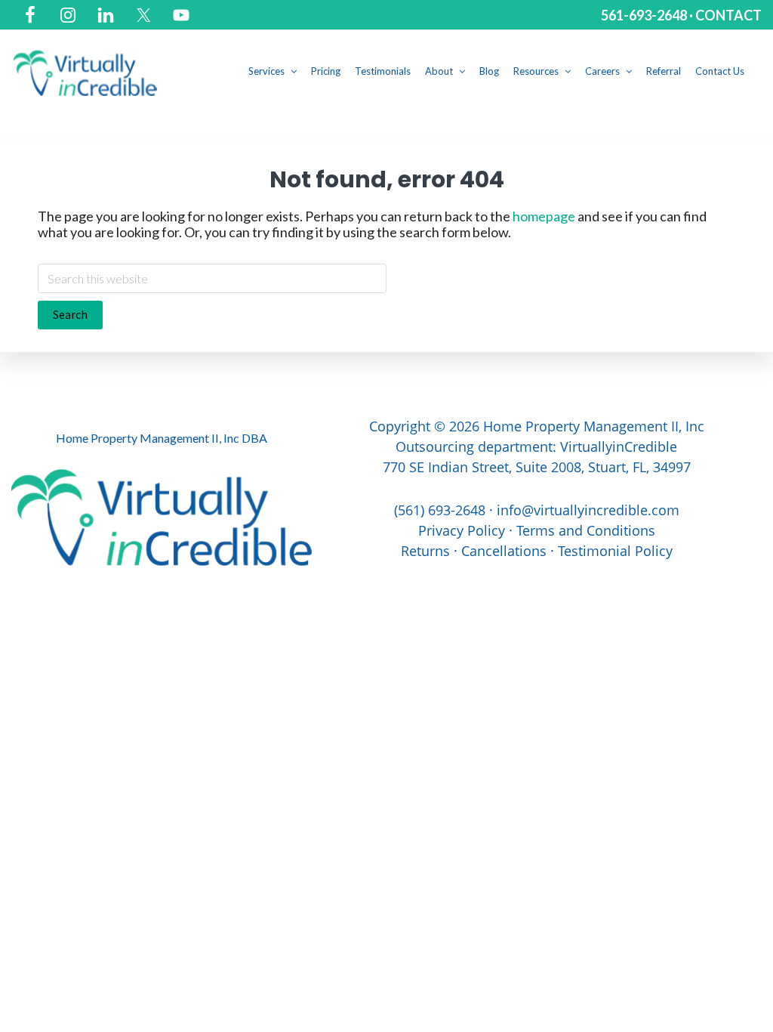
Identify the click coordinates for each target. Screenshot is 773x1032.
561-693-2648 (644, 15)
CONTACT (728, 15)
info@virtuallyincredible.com (588, 510)
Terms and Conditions (585, 530)
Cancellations (504, 551)
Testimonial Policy (615, 551)
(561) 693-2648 (439, 510)
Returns (425, 551)
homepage (544, 216)
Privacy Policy (461, 530)
